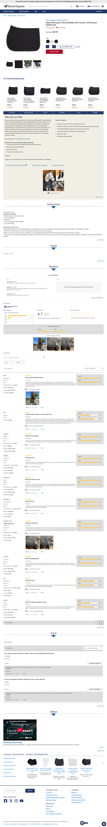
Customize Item (67, 47)
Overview (12, 112)
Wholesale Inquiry (51, 800)
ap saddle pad (7, 772)
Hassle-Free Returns (58, 165)
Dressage (17, 139)
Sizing (45, 112)
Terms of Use (6, 824)
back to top (99, 197)
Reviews (62, 112)
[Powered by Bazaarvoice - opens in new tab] (53, 193)
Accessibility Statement (47, 824)
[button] (71, 6)
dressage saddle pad (9, 758)
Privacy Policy (14, 824)
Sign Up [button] (30, 790)
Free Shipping (50, 811)
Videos (95, 112)
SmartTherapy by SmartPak (54, 20)
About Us (74, 792)
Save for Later (61, 27)
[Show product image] (23, 39)
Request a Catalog (76, 797)
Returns (48, 809)
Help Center (49, 806)
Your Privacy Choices (35, 824)
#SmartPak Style (76, 802)
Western (24, 139)
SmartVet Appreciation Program (55, 797)
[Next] (42, 64)
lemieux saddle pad (8, 769)
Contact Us (49, 792)
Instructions (28, 112)
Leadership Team (76, 795)
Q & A (78, 112)
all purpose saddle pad (9, 776)
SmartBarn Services (52, 795)
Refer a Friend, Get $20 (78, 800)
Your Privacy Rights (23, 824)
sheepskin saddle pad (9, 765)
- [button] (47, 46)
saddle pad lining (8, 762)
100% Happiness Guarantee (39, 165)
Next (103, 763)
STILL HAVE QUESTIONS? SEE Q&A (15, 165)
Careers (56, 824)
